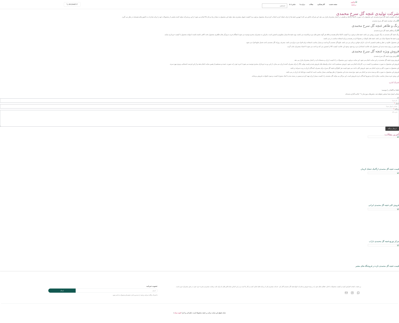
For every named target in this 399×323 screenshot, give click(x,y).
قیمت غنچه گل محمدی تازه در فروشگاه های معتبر (377, 266)
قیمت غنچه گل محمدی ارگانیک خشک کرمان (380, 169)
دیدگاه (396, 109)
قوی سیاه (177, 313)
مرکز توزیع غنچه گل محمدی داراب (384, 241)
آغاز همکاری (321, 4)
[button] (274, 2)
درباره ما (302, 4)
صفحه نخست (333, 4)
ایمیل (397, 103)
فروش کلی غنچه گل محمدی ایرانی (383, 205)
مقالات (311, 4)
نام (398, 97)
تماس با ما (292, 4)
